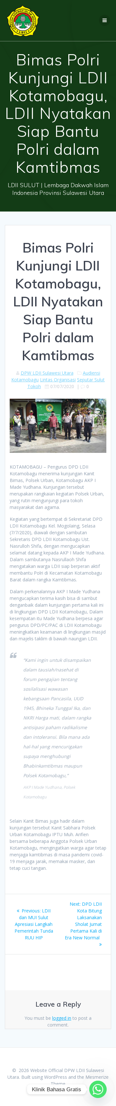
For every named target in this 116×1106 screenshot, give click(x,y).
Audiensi (91, 373)
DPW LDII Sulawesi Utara (47, 373)
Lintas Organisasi (58, 380)
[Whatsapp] (98, 1089)
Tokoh (34, 386)
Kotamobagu (25, 380)
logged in (61, 1018)
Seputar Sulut (91, 380)
